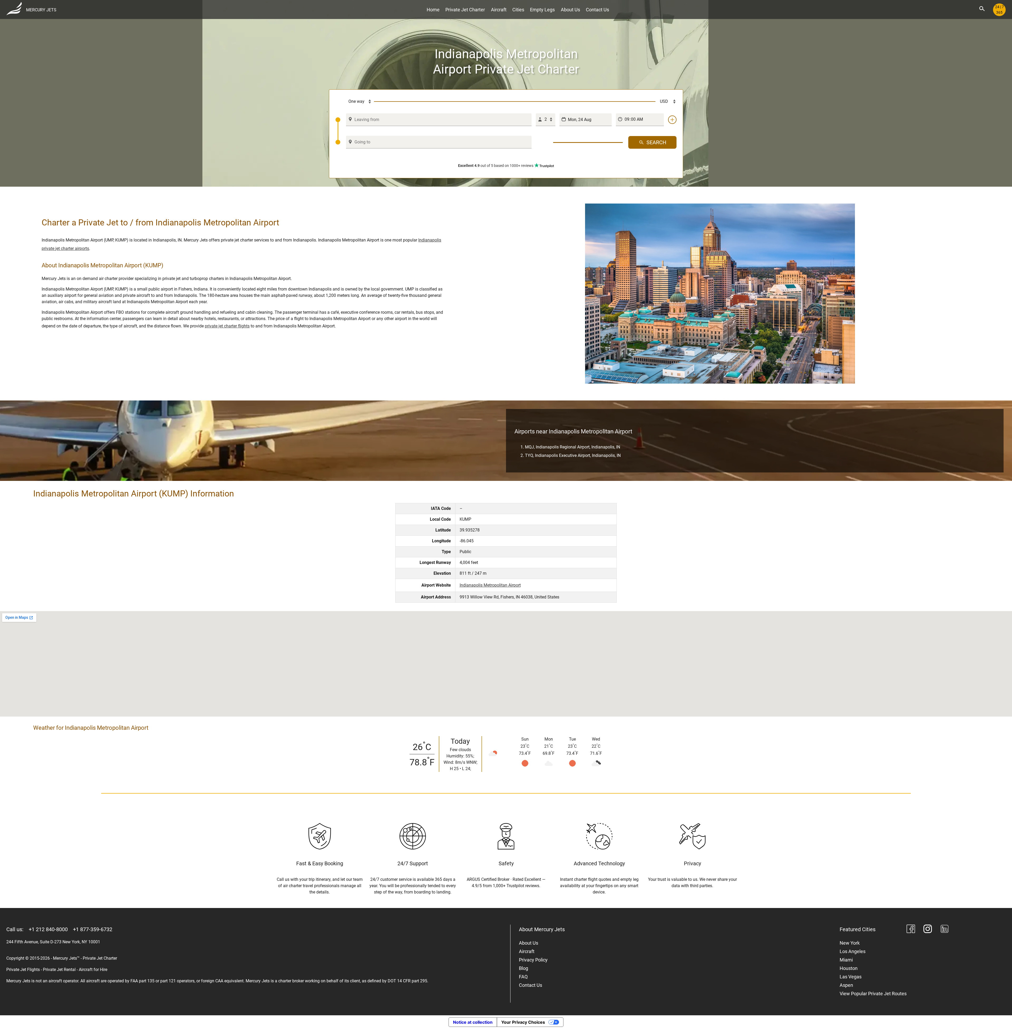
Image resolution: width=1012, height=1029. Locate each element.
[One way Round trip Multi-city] (354, 101)
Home (433, 9)
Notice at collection (473, 1022)
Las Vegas (851, 976)
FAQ (523, 976)
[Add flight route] (672, 119)
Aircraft (499, 9)
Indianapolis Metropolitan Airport (490, 585)
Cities (518, 9)
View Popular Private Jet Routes (873, 993)
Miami (846, 960)
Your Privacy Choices (523, 1022)
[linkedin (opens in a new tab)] (944, 930)
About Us (570, 9)
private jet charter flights (227, 325)
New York (850, 943)
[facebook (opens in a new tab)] (911, 930)
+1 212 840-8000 (48, 929)
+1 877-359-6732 (92, 929)
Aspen (846, 985)
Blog (523, 968)
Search (656, 142)
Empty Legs (542, 9)
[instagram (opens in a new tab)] (927, 930)
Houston (849, 968)
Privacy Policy (533, 960)
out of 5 (495, 165)
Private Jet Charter (465, 9)
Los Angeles (852, 951)
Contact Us (597, 9)
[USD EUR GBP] (666, 101)
